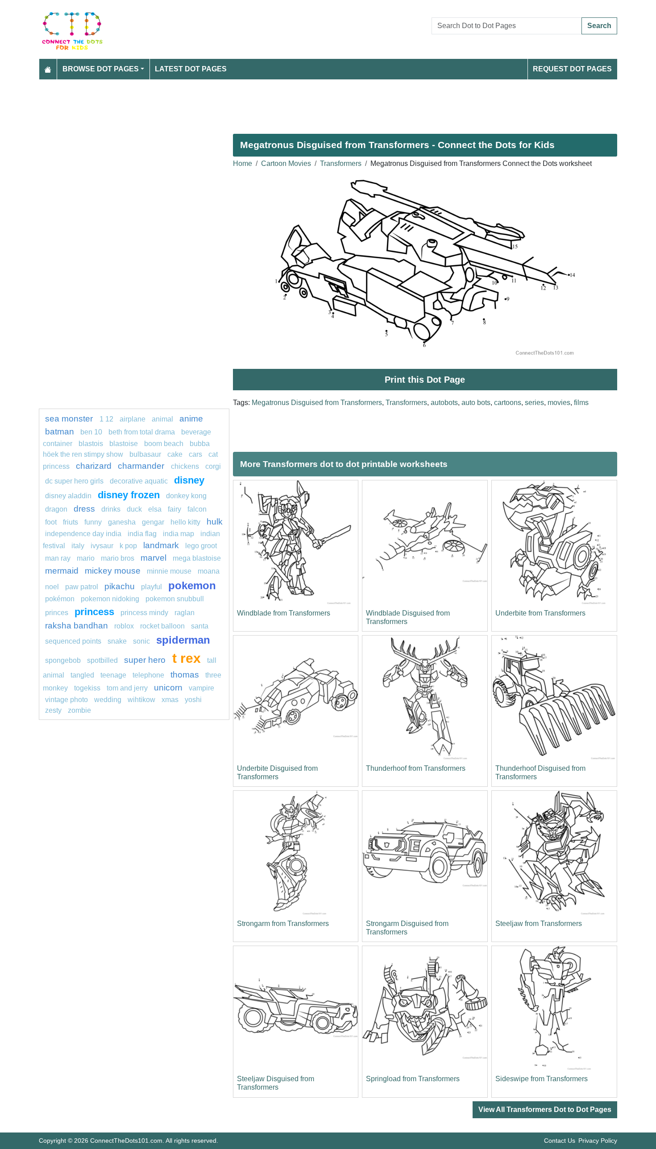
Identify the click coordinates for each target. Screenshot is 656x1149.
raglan (184, 612)
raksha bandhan (76, 625)
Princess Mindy (144, 612)
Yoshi (193, 699)
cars (195, 454)
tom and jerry (127, 688)
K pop (128, 546)
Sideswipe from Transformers (541, 1079)
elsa (155, 509)
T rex (186, 657)
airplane (132, 419)
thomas (184, 674)
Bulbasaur (145, 454)
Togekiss (87, 688)
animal (162, 419)
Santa (199, 626)
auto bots (475, 402)
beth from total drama (141, 432)
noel (52, 587)
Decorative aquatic (139, 481)
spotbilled (102, 660)
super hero (146, 660)
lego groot (201, 546)
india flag (142, 533)
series (534, 402)
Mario (86, 558)
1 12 (106, 419)
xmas (170, 699)
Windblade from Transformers (283, 613)
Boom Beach (163, 443)
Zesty (53, 710)
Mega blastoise (197, 558)
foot (51, 522)
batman (59, 431)
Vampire (201, 688)
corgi (213, 466)
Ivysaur (102, 546)
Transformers (340, 163)
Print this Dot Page (425, 379)
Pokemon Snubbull (174, 599)
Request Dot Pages (572, 69)
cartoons (507, 402)
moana (209, 571)
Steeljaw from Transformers (538, 923)
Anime (191, 418)
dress (84, 508)
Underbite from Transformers (540, 613)
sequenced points (73, 641)
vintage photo (66, 699)
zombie (79, 710)
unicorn (168, 687)
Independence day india (83, 533)
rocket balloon (162, 626)
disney (189, 480)
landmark (161, 545)
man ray (58, 558)
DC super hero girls (74, 481)
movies (559, 402)
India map (178, 533)
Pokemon (192, 585)
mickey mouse (113, 570)
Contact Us (559, 1140)
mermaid (62, 570)
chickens (185, 466)
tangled (82, 675)
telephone (148, 675)
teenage (113, 675)
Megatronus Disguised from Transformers (317, 402)
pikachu (119, 586)
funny (93, 522)
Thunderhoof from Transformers (415, 768)
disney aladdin (68, 496)
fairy (174, 509)
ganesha (122, 522)
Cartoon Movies (286, 163)
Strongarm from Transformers (283, 923)
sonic (141, 641)
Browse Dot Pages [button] (100, 69)
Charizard (94, 466)
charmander (142, 466)
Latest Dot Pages (191, 69)
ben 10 (91, 432)
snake (117, 641)
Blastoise (123, 443)
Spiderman (183, 640)
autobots (444, 402)
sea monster (70, 418)
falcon (197, 509)
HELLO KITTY (185, 522)
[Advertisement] (306, 103)
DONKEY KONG (186, 496)
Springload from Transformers (413, 1079)
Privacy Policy (597, 1140)
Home (242, 163)
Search (599, 25)
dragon (56, 509)
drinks (110, 509)
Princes (56, 612)
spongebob (63, 660)
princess (94, 611)
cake (175, 454)
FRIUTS (70, 522)
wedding (107, 699)
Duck (134, 509)
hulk (215, 521)
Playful (151, 587)
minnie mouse (169, 571)
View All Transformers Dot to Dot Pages (544, 1109)
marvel (153, 557)
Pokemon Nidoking (110, 599)
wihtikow (141, 699)
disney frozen (129, 494)
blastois (91, 443)
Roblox (124, 626)
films (581, 402)
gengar (153, 522)
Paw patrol (81, 587)
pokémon (60, 599)
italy (77, 546)
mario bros (117, 558)
